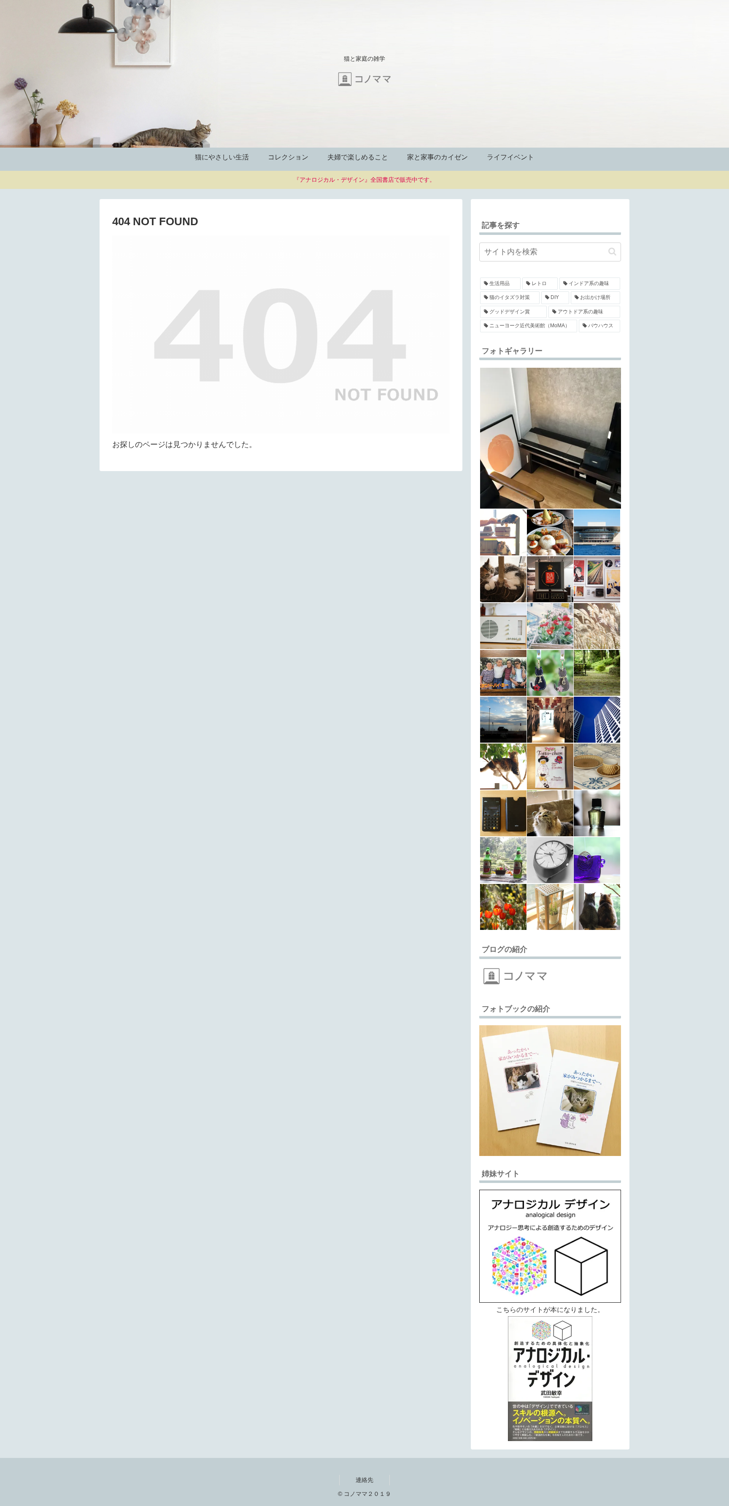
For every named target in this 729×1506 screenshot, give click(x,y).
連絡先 (364, 1479)
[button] (612, 251)
